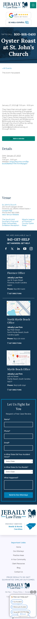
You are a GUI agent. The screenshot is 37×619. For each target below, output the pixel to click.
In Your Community (18, 559)
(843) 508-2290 (20, 385)
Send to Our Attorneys (18, 495)
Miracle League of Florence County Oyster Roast (28, 222)
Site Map (8, 592)
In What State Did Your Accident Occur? (17, 455)
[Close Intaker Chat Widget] (34, 592)
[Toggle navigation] (33, 5)
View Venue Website (10, 215)
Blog (18, 568)
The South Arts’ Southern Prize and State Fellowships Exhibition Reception (10, 222)
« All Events (7, 68)
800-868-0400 (25, 34)
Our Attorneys (18, 551)
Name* (7, 419)
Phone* (7, 431)
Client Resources (18, 564)
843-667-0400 (19, 289)
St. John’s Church (9, 205)
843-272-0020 (19, 339)
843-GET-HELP (18, 239)
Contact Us (18, 572)
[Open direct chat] (31, 592)
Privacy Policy (18, 592)
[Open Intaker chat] (13, 618)
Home (18, 547)
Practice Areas (18, 555)
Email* (6, 443)
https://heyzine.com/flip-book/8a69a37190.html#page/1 (15, 163)
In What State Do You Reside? (16, 467)
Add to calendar (18, 138)
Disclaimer (28, 592)
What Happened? (11, 478)
